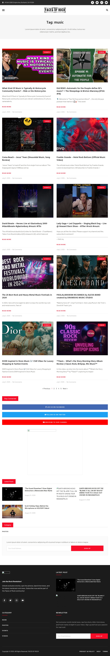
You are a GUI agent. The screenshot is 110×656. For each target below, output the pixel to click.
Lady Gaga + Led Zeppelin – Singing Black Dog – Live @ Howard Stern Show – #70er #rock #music (82, 225)
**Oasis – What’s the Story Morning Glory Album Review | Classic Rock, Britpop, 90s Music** (80, 362)
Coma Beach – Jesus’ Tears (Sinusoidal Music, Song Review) (26, 158)
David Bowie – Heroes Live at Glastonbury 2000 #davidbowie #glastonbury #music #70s (24, 225)
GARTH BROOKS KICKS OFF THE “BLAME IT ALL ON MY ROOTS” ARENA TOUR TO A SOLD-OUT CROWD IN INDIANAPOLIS (91, 491)
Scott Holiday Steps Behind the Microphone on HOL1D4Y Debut (37, 507)
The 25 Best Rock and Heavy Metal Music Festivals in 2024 (27, 296)
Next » (65, 388)
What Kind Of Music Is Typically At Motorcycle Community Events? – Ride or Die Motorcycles (24, 89)
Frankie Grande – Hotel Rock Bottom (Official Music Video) (81, 158)
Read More (6, 106)
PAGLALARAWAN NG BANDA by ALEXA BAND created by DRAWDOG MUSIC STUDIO (79, 296)
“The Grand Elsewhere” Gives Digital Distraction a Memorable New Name (38, 489)
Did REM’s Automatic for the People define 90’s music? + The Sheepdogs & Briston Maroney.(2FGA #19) (81, 90)
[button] (3, 10)
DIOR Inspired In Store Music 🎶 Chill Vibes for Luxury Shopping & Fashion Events (27, 362)
